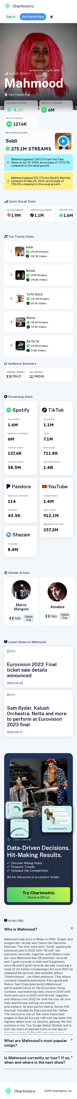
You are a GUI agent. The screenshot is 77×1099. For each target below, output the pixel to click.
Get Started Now (33, 16)
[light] (52, 17)
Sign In (11, 16)
